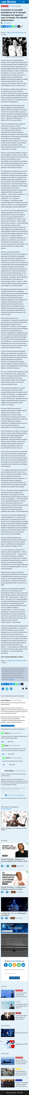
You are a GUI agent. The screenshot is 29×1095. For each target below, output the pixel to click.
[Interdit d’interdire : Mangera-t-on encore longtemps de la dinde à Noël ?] (14, 850)
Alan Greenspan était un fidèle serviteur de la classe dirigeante (21, 1017)
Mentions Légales (11, 1092)
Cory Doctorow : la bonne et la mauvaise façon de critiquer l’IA (21, 1006)
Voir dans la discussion (8, 725)
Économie (18, 1068)
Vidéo (14, 866)
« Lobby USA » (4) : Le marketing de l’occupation (13, 914)
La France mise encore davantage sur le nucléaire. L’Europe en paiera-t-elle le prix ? (21, 994)
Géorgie (5, 23)
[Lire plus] (11, 679)
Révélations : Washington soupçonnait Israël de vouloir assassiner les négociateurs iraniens (21, 1084)
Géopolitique (4, 6)
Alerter (11, 741)
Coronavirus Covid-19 (21, 1033)
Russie (9, 23)
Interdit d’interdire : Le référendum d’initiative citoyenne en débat (13, 888)
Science (18, 1001)
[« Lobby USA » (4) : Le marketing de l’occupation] (14, 904)
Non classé (19, 1080)
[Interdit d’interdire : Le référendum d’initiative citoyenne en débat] (14, 878)
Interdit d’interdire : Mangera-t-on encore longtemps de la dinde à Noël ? (14, 861)
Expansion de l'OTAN (21, 1044)
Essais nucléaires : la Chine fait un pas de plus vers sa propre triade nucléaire (21, 1062)
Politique (18, 1013)
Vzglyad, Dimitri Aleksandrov (15, 32)
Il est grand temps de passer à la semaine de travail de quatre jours (21, 1073)
